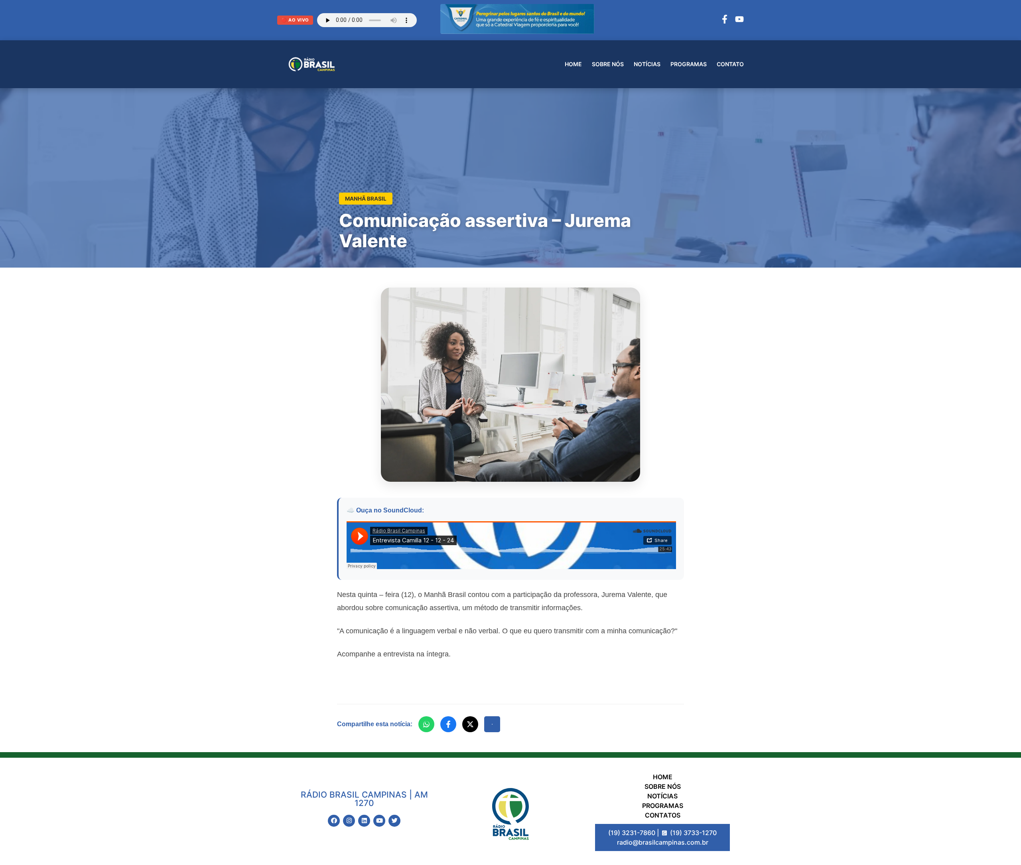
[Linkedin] (364, 821)
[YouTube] (739, 20)
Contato (730, 64)
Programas (688, 64)
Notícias (647, 64)
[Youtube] (379, 821)
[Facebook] (724, 20)
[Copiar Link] (492, 724)
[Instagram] (349, 821)
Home (573, 64)
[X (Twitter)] (470, 724)
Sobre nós (608, 64)
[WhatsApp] (426, 724)
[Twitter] (394, 821)
